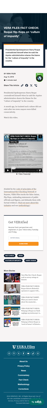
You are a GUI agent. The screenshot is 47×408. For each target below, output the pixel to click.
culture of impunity (13, 260)
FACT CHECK (9, 255)
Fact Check (23, 379)
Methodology (23, 384)
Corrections (23, 389)
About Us (24, 361)
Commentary (23, 375)
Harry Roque (31, 260)
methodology (23, 205)
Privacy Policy (24, 366)
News (21, 255)
